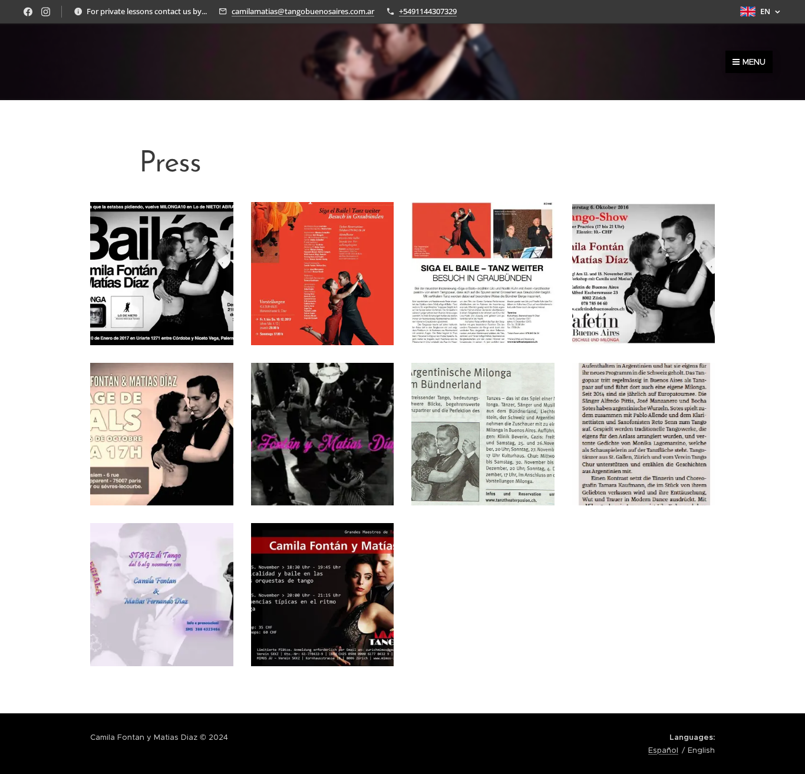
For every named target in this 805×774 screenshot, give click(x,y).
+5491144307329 (428, 11)
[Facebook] (28, 12)
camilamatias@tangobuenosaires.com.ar (303, 11)
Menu (754, 62)
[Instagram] (45, 12)
